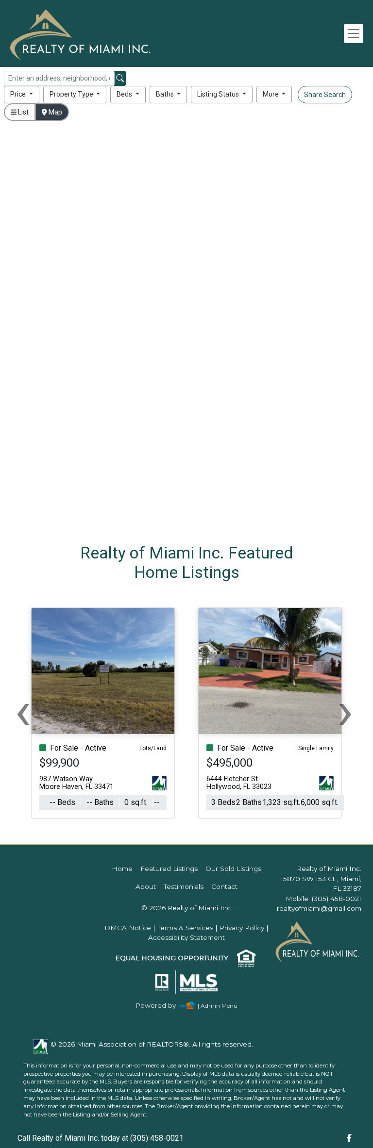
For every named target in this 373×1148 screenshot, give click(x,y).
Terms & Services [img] (185, 928)
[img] (161, 1006)
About (146, 886)
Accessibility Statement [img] (186, 937)
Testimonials (183, 886)
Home (122, 868)
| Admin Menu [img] (217, 1005)
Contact (224, 886)
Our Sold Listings (233, 868)
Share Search (325, 94)
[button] (21, 94)
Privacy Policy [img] (242, 928)
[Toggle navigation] (353, 33)
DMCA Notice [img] (127, 928)
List (23, 112)
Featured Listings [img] (169, 868)
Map (54, 112)
